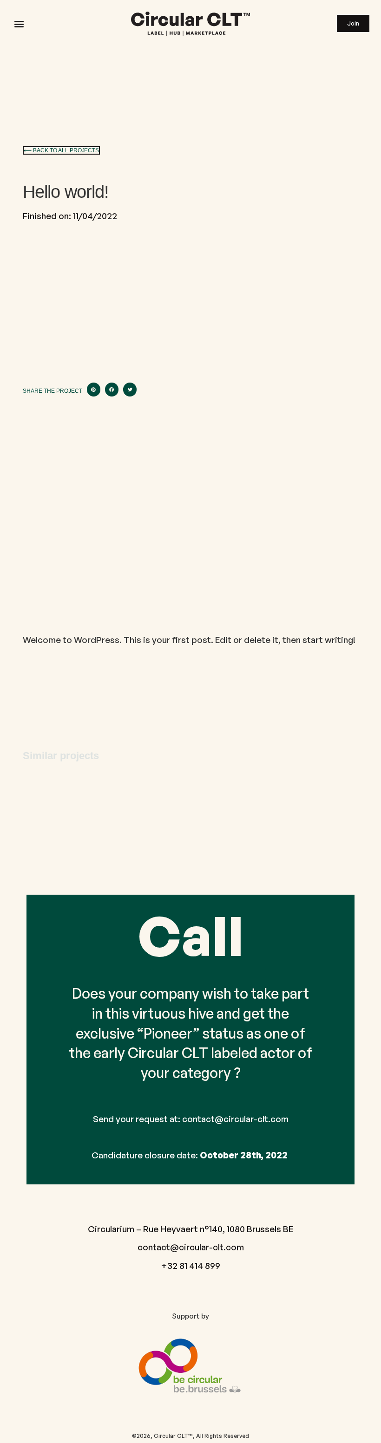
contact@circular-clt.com (235, 1118)
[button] (19, 23)
